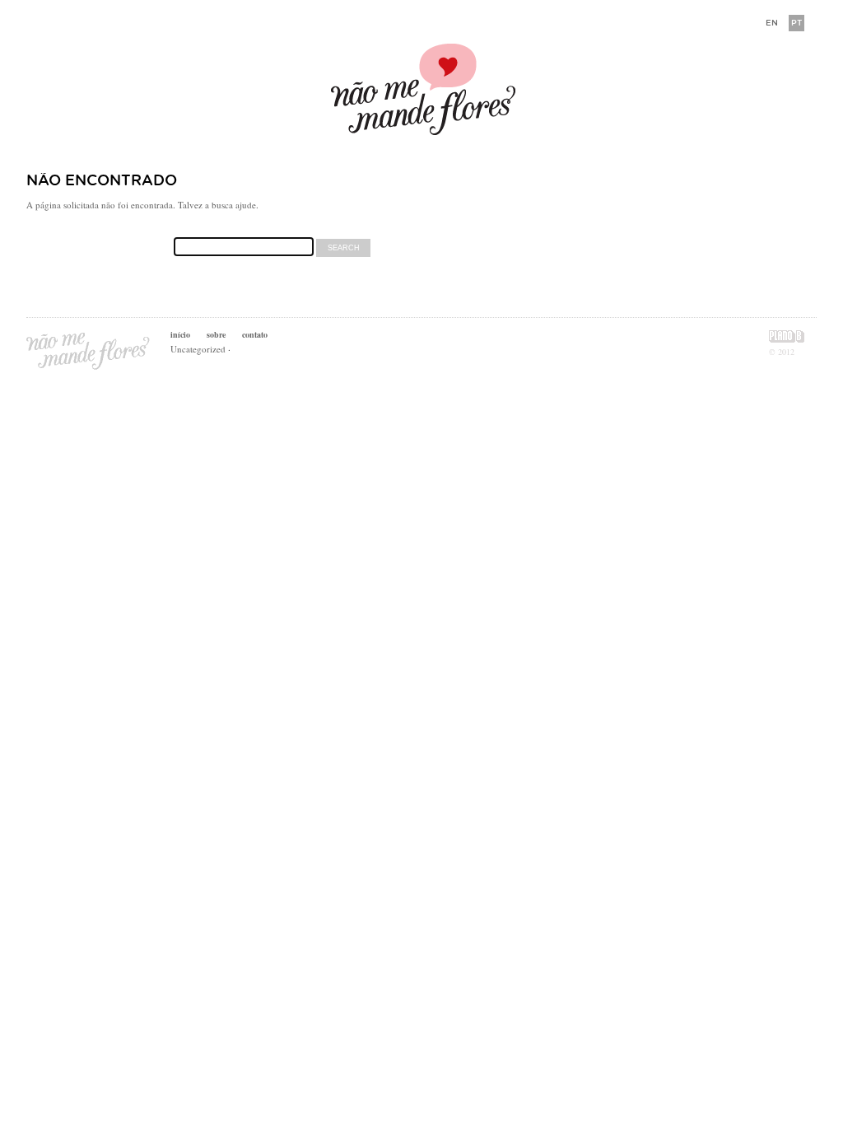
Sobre (216, 334)
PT (796, 22)
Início (180, 334)
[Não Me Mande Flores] (421, 91)
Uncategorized (198, 349)
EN (772, 22)
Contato (255, 334)
